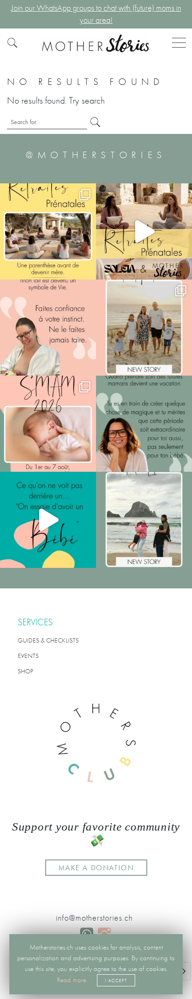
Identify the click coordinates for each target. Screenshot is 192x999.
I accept (116, 980)
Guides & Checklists (48, 640)
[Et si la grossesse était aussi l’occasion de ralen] (144, 231)
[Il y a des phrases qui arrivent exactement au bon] (144, 424)
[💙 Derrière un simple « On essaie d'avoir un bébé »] (48, 520)
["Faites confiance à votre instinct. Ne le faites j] (48, 327)
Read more (71, 980)
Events (28, 655)
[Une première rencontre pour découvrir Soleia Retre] (48, 231)
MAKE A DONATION (96, 868)
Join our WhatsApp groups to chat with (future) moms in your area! (96, 14)
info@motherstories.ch (94, 918)
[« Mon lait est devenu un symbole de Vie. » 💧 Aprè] (144, 327)
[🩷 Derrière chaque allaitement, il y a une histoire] (48, 424)
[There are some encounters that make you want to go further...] (144, 520)
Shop (25, 671)
